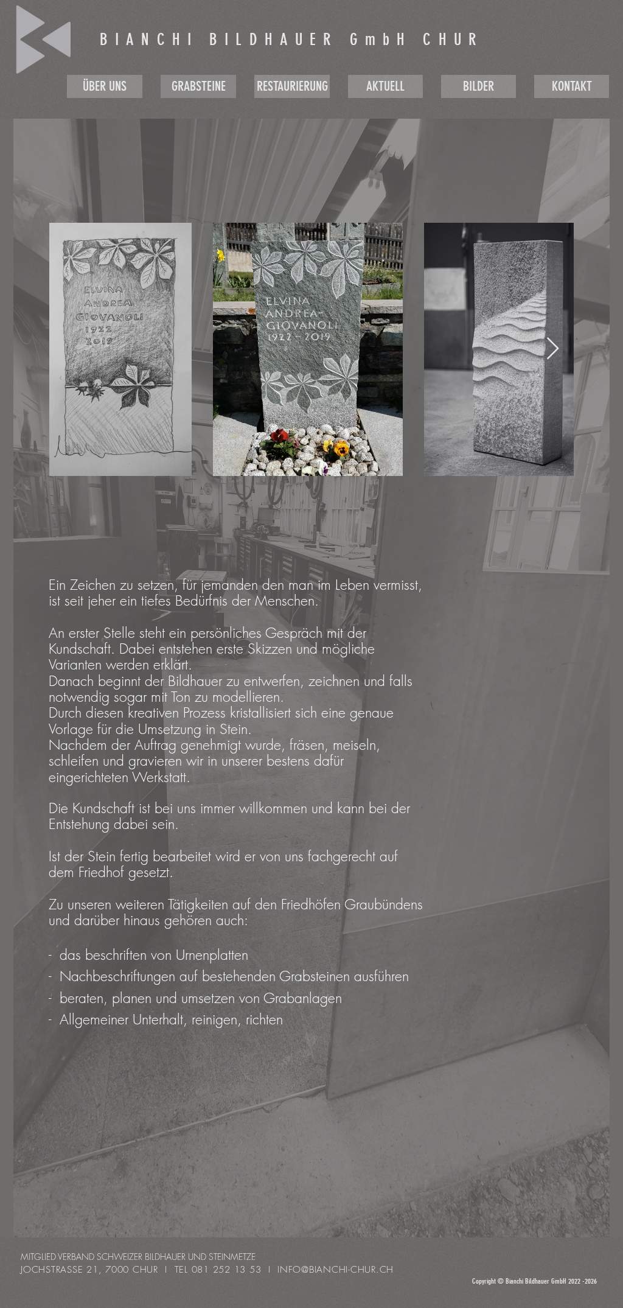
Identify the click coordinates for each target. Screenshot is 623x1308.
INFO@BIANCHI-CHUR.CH (335, 1270)
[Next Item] (553, 349)
